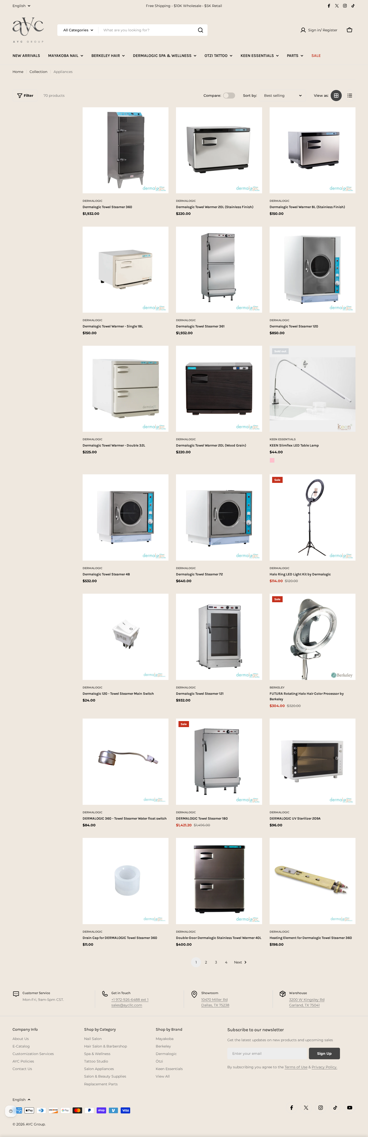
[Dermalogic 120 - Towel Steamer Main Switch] (125, 637)
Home (18, 71)
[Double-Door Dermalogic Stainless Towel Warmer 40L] (219, 881)
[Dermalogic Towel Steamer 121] (219, 637)
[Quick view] (157, 186)
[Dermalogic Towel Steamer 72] (219, 517)
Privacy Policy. (324, 1067)
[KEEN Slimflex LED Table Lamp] (312, 389)
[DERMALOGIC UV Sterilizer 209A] (312, 762)
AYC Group (35, 1124)
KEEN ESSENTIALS (283, 439)
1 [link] (196, 962)
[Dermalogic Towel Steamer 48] (125, 517)
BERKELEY (277, 687)
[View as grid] (336, 95)
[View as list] (349, 95)
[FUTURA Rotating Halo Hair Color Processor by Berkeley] (312, 637)
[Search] (201, 30)
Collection (38, 71)
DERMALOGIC (92, 201)
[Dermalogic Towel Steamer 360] (125, 150)
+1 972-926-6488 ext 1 (129, 999)
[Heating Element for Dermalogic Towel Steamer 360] (312, 881)
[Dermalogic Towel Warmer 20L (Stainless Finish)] (219, 150)
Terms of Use (296, 1067)
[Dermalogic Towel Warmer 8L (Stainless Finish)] (312, 150)
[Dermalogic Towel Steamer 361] (219, 270)
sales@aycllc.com (126, 1005)
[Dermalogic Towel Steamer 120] (312, 270)
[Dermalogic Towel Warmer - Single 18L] (125, 270)
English (19, 6)
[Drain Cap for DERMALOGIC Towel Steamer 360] (125, 881)
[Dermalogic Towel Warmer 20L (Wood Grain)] (219, 389)
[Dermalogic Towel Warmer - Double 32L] (125, 389)
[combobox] (132, 30)
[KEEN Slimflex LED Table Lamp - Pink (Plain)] (272, 460)
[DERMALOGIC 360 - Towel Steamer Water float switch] (125, 762)
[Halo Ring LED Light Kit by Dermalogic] (312, 517)
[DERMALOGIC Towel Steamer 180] (219, 762)
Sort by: (250, 95)
